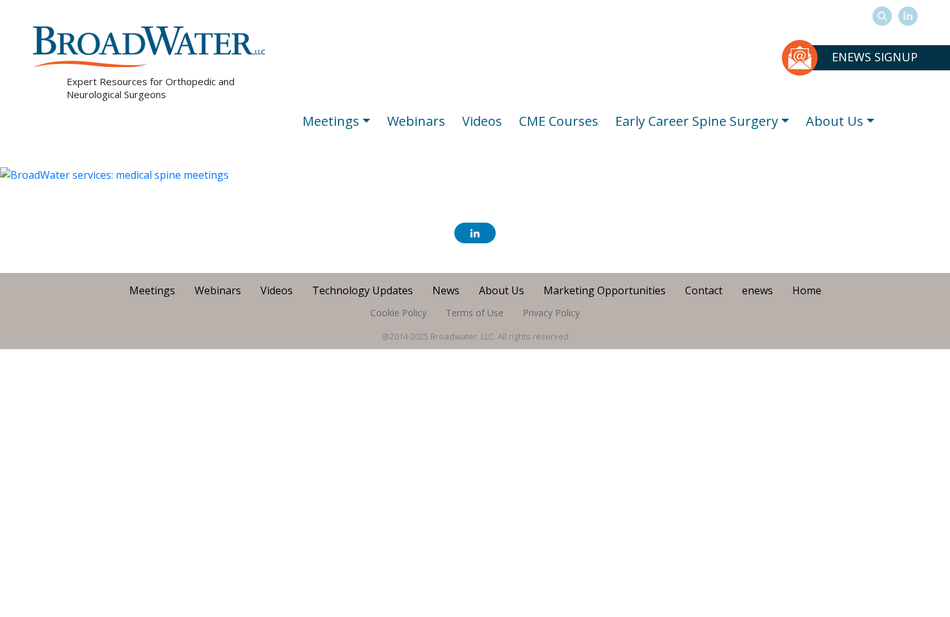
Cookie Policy (398, 313)
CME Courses (558, 121)
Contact (704, 290)
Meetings (330, 121)
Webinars (416, 121)
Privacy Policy (551, 313)
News (445, 290)
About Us (834, 121)
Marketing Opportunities (605, 290)
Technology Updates (362, 290)
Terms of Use (474, 313)
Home (806, 290)
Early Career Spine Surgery (696, 121)
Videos (482, 121)
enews (757, 290)
